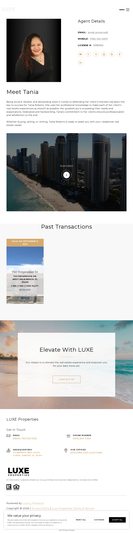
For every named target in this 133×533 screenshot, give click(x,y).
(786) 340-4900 (99, 39)
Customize (99, 520)
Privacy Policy (41, 508)
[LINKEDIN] (80, 62)
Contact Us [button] (66, 379)
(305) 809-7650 (82, 438)
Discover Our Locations (86, 452)
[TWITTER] (88, 54)
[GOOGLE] (111, 54)
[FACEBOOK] (119, 54)
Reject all (81, 520)
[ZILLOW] (104, 54)
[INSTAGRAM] (96, 54)
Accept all (117, 520)
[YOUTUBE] (80, 54)
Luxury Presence (33, 503)
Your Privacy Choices (66, 530)
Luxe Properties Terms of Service (73, 508)
